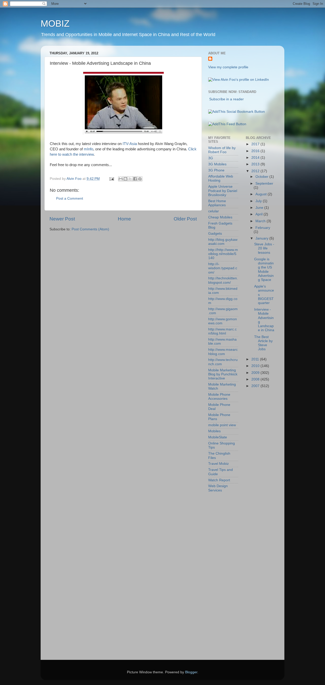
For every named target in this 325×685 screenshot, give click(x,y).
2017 (256, 144)
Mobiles (214, 431)
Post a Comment (69, 198)
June (259, 208)
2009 (256, 373)
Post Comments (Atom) (90, 229)
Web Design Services (218, 488)
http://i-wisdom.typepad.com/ (222, 268)
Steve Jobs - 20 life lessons (264, 248)
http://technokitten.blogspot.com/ (223, 280)
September (264, 183)
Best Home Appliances (217, 203)
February (262, 228)
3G (210, 158)
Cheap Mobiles (220, 217)
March (261, 221)
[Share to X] (130, 178)
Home (124, 218)
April (259, 214)
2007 (256, 386)
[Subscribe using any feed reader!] (227, 124)
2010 (256, 366)
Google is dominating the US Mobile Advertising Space (264, 269)
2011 (255, 359)
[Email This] (120, 178)
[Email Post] (111, 179)
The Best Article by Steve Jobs (263, 343)
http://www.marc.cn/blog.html (222, 331)
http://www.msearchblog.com (223, 352)
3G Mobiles (217, 164)
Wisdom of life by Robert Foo (222, 150)
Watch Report (219, 480)
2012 (256, 171)
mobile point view (222, 425)
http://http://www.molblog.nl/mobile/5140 (223, 254)
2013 (256, 164)
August (261, 194)
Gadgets (215, 233)
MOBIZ (55, 23)
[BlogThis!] (125, 178)
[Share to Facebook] (135, 178)
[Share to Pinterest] (139, 178)
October (262, 177)
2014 (256, 158)
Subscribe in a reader (226, 99)
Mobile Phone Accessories (219, 397)
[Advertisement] (228, 577)
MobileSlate (217, 437)
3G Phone (216, 170)
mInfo (88, 149)
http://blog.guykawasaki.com (222, 242)
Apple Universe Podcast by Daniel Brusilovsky (222, 191)
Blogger (191, 672)
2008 (256, 379)
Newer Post (62, 218)
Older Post (185, 218)
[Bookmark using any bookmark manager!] (236, 112)
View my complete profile (228, 67)
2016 (256, 151)
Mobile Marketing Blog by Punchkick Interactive (222, 374)
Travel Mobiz (218, 464)
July (259, 201)
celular (213, 211)
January (262, 238)
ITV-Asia (130, 144)
